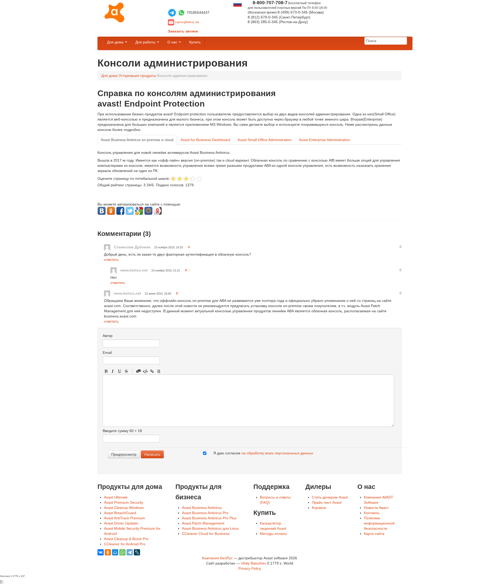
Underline (119, 371)
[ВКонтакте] (100, 552)
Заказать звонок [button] (183, 31)
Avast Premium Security (123, 502)
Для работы (145, 42)
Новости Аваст (376, 508)
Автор (108, 336)
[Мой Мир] (115, 552)
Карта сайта (374, 534)
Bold (106, 371)
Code (145, 371)
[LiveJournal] (137, 552)
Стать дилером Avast (330, 497)
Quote (138, 371)
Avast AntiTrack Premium (124, 518)
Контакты (371, 513)
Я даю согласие (263, 453)
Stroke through (126, 371)
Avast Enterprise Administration (324, 140)
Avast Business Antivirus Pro (205, 513)
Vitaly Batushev (253, 563)
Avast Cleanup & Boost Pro (126, 539)
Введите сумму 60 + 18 (122, 431)
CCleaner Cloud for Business (205, 534)
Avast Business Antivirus (202, 508)
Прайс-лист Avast (327, 502)
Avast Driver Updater (121, 523)
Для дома (115, 42)
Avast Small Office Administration (265, 140)
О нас (172, 42)
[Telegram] (130, 552)
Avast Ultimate (116, 497)
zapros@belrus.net (187, 22)
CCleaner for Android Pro (124, 544)
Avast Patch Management (203, 523)
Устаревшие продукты (137, 76)
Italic (112, 371)
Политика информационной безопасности (379, 523)
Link (152, 371)
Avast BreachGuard (120, 513)
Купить (195, 42)
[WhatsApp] (122, 552)
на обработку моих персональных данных (277, 453)
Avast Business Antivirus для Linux (210, 528)
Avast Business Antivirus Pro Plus (209, 518)
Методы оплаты (273, 534)
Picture (158, 371)
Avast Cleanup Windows (124, 508)
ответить (111, 259)
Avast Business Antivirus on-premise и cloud (137, 140)
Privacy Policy (249, 568)
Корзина (319, 508)
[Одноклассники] (108, 552)
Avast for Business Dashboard (205, 140)
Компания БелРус (217, 558)
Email (107, 352)
